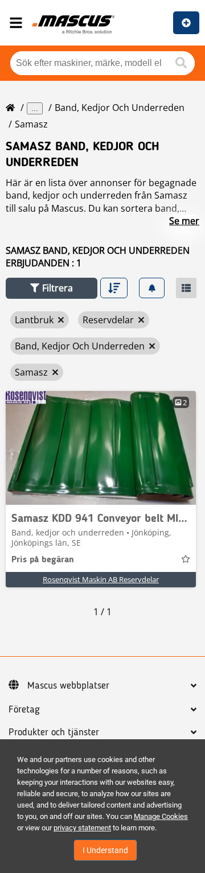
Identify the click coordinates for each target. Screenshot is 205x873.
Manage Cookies (161, 816)
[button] (51, 288)
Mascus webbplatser (68, 686)
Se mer (184, 221)
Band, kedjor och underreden (119, 107)
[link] (101, 448)
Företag (24, 710)
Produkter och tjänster (54, 732)
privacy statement (82, 827)
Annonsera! (186, 22)
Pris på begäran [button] (42, 560)
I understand (105, 850)
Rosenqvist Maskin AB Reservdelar (101, 579)
